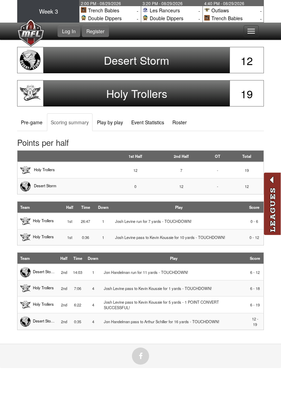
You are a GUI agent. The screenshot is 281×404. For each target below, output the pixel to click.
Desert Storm (136, 60)
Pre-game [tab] (31, 122)
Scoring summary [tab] (70, 122)
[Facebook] (140, 356)
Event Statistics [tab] (147, 122)
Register (95, 31)
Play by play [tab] (110, 122)
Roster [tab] (179, 122)
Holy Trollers (136, 93)
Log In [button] (69, 31)
